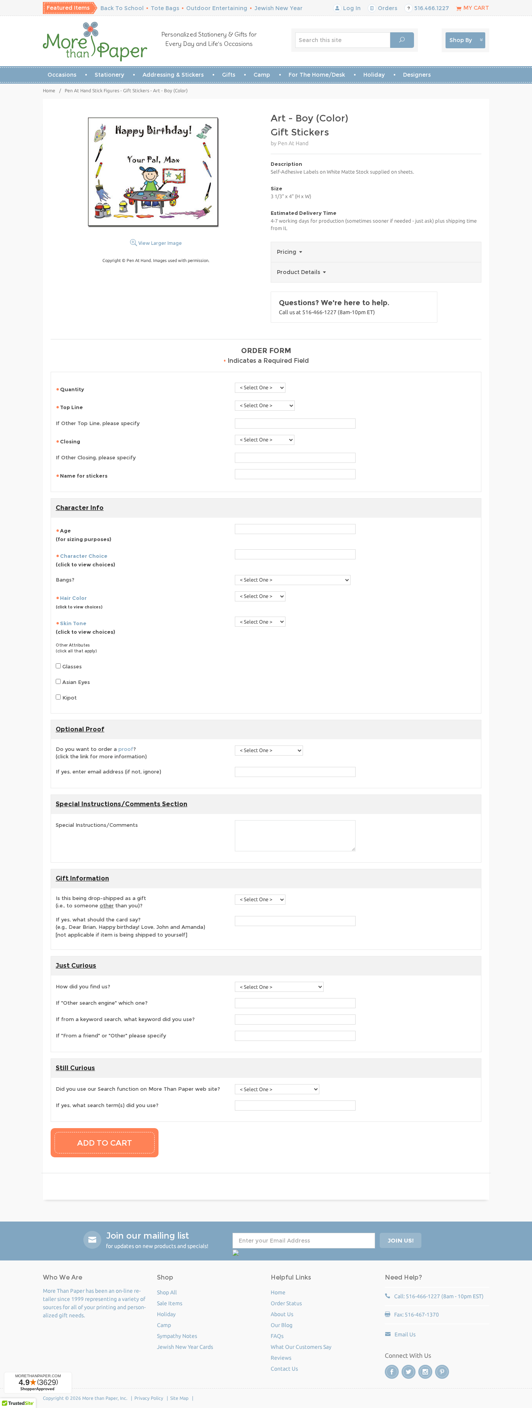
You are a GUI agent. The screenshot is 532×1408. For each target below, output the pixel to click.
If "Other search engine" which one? (102, 1003)
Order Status (286, 1303)
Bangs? (65, 580)
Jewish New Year (278, 8)
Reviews (281, 1358)
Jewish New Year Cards (185, 1347)
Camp (262, 74)
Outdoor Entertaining (216, 8)
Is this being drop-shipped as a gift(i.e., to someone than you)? (101, 902)
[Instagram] (425, 1372)
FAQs (277, 1336)
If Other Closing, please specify (96, 457)
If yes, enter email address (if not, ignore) (108, 771)
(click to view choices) (85, 560)
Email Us (405, 1334)
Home (49, 90)
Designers (417, 74)
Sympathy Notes (177, 1336)
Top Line (72, 407)
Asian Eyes (75, 682)
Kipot (69, 697)
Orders (386, 8)
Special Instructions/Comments (97, 825)
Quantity (72, 389)
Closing (70, 441)
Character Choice (83, 556)
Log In (351, 8)
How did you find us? (83, 986)
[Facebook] (392, 1372)
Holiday (374, 74)
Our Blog (281, 1325)
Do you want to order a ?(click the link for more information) (101, 753)
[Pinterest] (442, 1372)
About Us (282, 1314)
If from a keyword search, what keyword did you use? (125, 1019)
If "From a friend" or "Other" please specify (111, 1035)
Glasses (71, 666)
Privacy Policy (148, 1398)
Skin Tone (73, 623)
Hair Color (73, 598)
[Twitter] (409, 1372)
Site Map (179, 1398)
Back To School (122, 8)
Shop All (167, 1292)
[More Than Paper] (95, 42)
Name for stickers (84, 476)
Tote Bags (165, 8)
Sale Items (169, 1303)
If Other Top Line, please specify (97, 423)
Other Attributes (73, 645)
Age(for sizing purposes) (83, 534)
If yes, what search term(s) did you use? (107, 1105)
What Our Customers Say (301, 1347)
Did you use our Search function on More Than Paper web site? (138, 1089)
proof (125, 749)
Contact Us (284, 1369)
